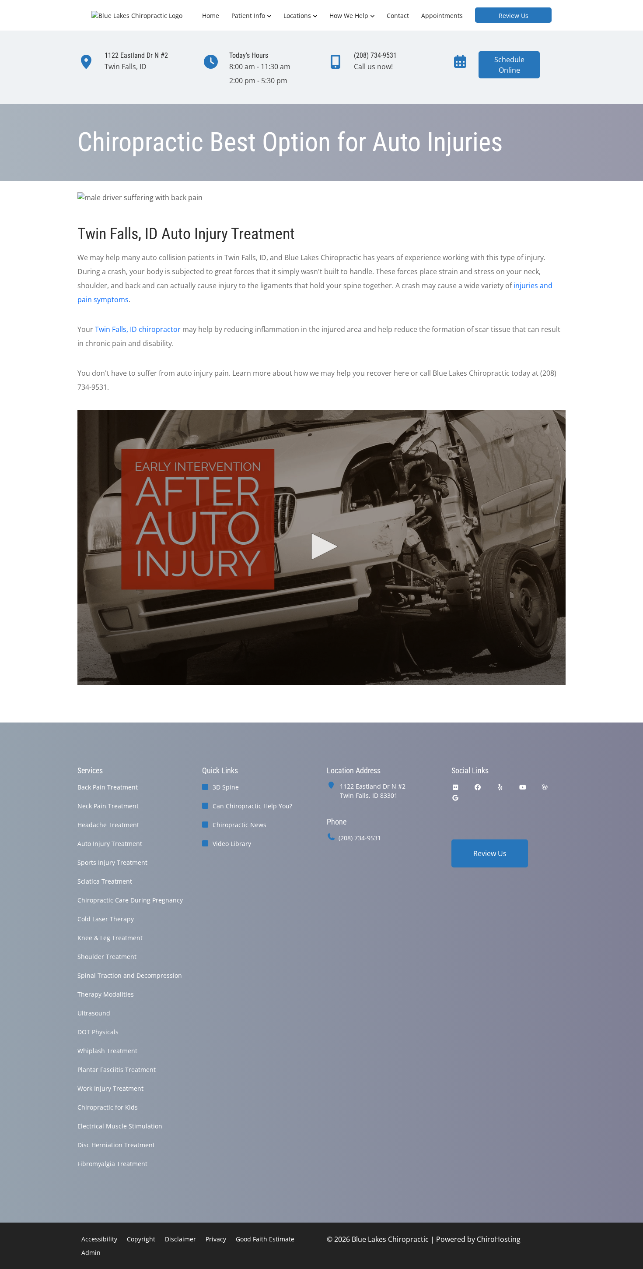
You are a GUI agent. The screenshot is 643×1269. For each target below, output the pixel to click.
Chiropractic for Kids (107, 1107)
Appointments (442, 15)
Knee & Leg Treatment (110, 938)
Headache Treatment (108, 825)
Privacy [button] (216, 1239)
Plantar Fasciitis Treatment (116, 1069)
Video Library (232, 843)
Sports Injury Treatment (112, 862)
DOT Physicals (98, 1032)
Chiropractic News (239, 825)
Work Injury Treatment (110, 1088)
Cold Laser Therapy (105, 919)
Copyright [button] (141, 1239)
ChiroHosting (499, 1239)
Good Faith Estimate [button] (265, 1239)
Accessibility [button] (99, 1239)
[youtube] (523, 787)
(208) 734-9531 (360, 838)
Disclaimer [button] (180, 1239)
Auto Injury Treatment (109, 843)
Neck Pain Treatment (108, 806)
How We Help (348, 15)
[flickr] (455, 787)
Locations (297, 15)
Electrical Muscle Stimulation (119, 1126)
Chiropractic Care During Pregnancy (130, 900)
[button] (321, 546)
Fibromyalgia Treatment (112, 1164)
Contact (398, 15)
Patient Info (248, 15)
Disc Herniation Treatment (116, 1145)
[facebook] (478, 787)
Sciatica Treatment (104, 881)
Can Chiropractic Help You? (252, 806)
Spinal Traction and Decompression (129, 975)
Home (210, 15)
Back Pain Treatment (107, 787)
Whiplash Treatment (107, 1051)
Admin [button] (91, 1252)
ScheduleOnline (509, 65)
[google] (455, 797)
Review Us (513, 15)
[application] (321, 547)
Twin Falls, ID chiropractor (138, 329)
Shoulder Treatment (106, 956)
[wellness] (545, 787)
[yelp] (500, 787)
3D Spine (226, 787)
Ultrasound (93, 1013)
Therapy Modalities (105, 994)
